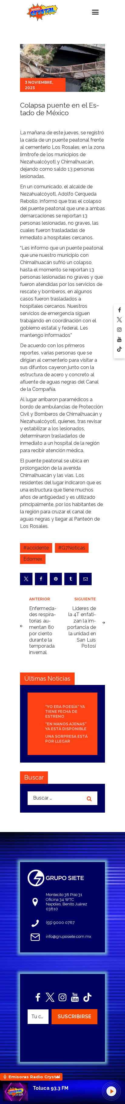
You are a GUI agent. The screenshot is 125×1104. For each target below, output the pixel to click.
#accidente (36, 548)
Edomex (32, 559)
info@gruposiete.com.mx (68, 936)
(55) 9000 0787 (60, 922)
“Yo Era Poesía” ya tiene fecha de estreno (65, 711)
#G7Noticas (71, 548)
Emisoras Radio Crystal (34, 1076)
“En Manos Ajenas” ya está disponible (65, 726)
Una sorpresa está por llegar (66, 738)
